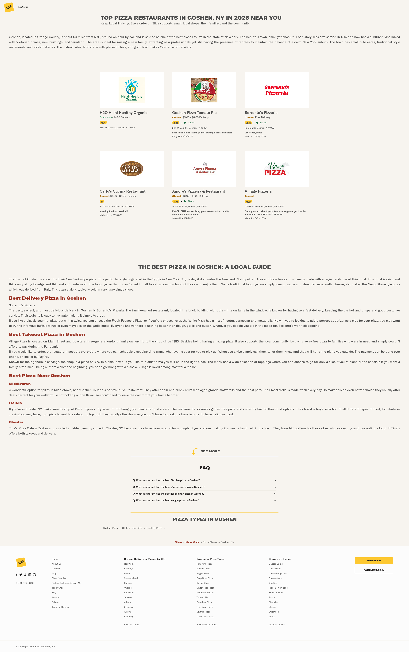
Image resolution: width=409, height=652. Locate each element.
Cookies (273, 583)
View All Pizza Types (207, 624)
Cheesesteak (275, 578)
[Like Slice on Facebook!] (16, 575)
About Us (56, 563)
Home (55, 559)
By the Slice (202, 583)
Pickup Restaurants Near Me (66, 583)
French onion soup (278, 587)
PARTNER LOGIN (373, 570)
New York (192, 542)
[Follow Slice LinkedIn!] (29, 575)
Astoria (127, 611)
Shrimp (272, 606)
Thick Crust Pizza (205, 616)
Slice (178, 542)
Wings (272, 616)
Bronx (127, 573)
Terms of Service (60, 606)
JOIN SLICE (374, 560)
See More (210, 451)
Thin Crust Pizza (205, 606)
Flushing (128, 616)
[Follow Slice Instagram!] (34, 575)
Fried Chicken (276, 592)
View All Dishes (277, 624)
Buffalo (128, 583)
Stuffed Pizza (203, 611)
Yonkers (128, 597)
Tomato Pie (202, 597)
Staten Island (131, 578)
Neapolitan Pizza (205, 592)
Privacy (55, 602)
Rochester (129, 592)
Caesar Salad (276, 563)
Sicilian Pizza (203, 568)
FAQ (54, 592)
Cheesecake (275, 568)
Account (56, 597)
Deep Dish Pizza (205, 578)
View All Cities (131, 624)
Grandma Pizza (204, 602)
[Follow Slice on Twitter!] (20, 575)
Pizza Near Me (59, 578)
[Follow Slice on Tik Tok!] (25, 575)
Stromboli (274, 611)
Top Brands (57, 587)
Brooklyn (128, 568)
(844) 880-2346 (25, 583)
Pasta (272, 597)
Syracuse (128, 606)
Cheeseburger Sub (278, 573)
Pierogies (273, 602)
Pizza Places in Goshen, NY (218, 542)
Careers (56, 568)
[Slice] (8, 7)
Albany (127, 602)
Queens (128, 587)
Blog (54, 573)
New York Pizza (204, 563)
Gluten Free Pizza (205, 587)
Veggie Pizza (203, 573)
